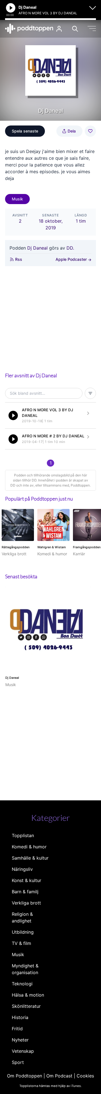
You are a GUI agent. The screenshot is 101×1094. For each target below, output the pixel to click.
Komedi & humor (29, 846)
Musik (17, 199)
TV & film (21, 943)
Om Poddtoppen (24, 1076)
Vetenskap (23, 1051)
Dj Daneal (37, 248)
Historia (20, 1017)
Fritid (17, 1028)
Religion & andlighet (22, 917)
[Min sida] (59, 29)
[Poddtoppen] (29, 28)
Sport (18, 1062)
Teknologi (22, 983)
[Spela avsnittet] (13, 415)
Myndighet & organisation (25, 969)
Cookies (85, 1076)
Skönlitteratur (26, 1006)
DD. (70, 248)
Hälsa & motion (28, 995)
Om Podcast (59, 1076)
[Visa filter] (90, 393)
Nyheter (20, 1040)
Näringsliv (22, 869)
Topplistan (23, 835)
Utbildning (23, 932)
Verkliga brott (26, 903)
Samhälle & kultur (30, 858)
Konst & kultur (26, 880)
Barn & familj (25, 891)
